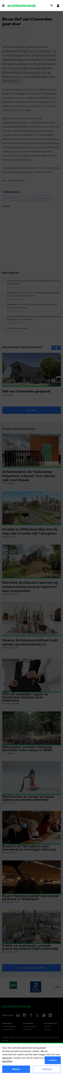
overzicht (7, 1058)
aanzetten (7, 1061)
